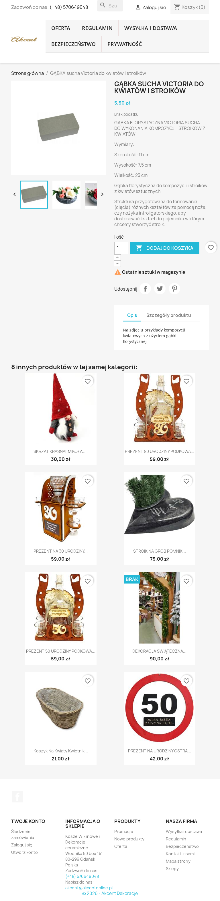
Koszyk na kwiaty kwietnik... (61, 751)
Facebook (17, 796)
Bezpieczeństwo (73, 44)
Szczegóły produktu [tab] (168, 315)
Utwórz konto (24, 852)
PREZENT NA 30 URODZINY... (61, 551)
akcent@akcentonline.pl (89, 887)
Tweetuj (160, 288)
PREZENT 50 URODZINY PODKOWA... (60, 651)
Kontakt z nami (180, 853)
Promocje (123, 831)
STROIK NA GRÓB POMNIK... (159, 551)
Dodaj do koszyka (164, 247)
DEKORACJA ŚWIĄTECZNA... (159, 651)
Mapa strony (178, 861)
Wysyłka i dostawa (150, 28)
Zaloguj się (21, 845)
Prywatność (124, 44)
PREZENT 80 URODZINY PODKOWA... (159, 451)
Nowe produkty (129, 839)
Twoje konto (28, 821)
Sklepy (172, 868)
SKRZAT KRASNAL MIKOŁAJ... (61, 451)
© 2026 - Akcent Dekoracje (110, 893)
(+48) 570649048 (69, 7)
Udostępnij (145, 288)
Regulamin (97, 28)
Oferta (60, 28)
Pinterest (174, 288)
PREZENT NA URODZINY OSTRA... (159, 751)
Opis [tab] (132, 315)
